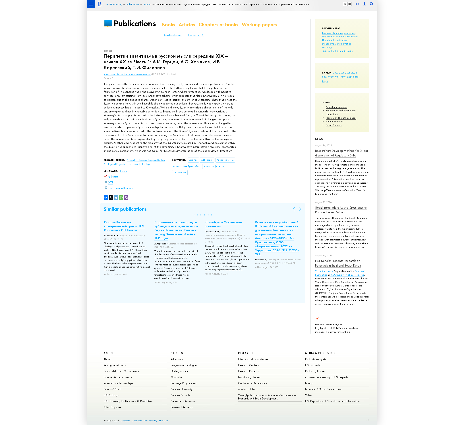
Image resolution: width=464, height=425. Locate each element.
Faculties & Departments (118, 377)
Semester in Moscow (183, 401)
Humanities (331, 114)
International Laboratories (253, 359)
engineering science (333, 36)
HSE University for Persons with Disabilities (128, 401)
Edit (367, 419)
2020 (343, 77)
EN (349, 4)
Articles (187, 24)
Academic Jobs (246, 389)
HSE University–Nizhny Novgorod (347, 274)
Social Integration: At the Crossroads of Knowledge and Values (341, 209)
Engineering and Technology (340, 110)
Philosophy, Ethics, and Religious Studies (146, 160)
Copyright (137, 420)
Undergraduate (179, 371)
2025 (348, 72)
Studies (177, 353)
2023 (325, 77)
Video (308, 395)
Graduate (176, 377)
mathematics (344, 43)
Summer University (181, 389)
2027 (335, 72)
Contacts (125, 420)
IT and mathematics (332, 40)
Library (309, 383)
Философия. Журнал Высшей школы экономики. (127, 74)
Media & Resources (320, 353)
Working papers (259, 24)
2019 (349, 77)
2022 (331, 77)
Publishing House (315, 371)
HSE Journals (312, 365)
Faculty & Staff (112, 389)
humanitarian (351, 36)
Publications (135, 23)
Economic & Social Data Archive (323, 389)
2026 (341, 72)
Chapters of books (218, 24)
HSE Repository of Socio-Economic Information (332, 401)
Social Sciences (334, 125)
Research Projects (248, 371)
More (325, 80)
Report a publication (173, 35)
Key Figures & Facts (115, 365)
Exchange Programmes (183, 383)
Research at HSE (196, 35)
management (329, 43)
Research (245, 353)
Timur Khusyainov (324, 271)
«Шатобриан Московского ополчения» (223, 224)
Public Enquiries (112, 407)
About (109, 353)
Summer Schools (180, 395)
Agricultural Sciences (336, 106)
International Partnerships (118, 383)
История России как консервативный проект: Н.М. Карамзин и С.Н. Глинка (124, 226)
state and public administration (338, 51)
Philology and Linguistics (115, 164)
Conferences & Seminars (252, 383)
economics (349, 32)
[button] (193, 215)
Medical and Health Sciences (341, 117)
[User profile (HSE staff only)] (364, 4)
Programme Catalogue (184, 365)
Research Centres (248, 365)
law (345, 40)
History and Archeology (139, 164)
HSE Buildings (111, 395)
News (319, 139)
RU (345, 4)
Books (168, 24)
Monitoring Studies (249, 377)
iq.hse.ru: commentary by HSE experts (326, 377)
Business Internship (181, 407)
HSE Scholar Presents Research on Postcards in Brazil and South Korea (338, 263)
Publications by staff (317, 359)
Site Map (163, 420)
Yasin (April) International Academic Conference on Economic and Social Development (267, 396)
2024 (354, 72)
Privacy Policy (150, 420)
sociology (327, 47)
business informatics (332, 32)
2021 (337, 77)
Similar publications (125, 209)
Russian (123, 171)
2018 (356, 77)
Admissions (177, 359)
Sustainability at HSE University (121, 371)
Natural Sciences (334, 121)
